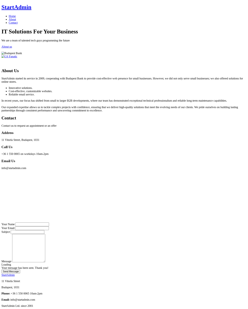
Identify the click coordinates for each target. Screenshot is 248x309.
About (12, 19)
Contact (13, 22)
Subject (5, 231)
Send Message (11, 271)
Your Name (8, 224)
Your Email (8, 228)
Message (6, 261)
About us (6, 46)
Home (12, 16)
